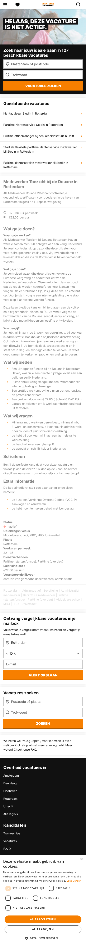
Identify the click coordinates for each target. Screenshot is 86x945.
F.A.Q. (7, 848)
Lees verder (74, 880)
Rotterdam (11, 590)
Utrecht (8, 806)
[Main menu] (4, 4)
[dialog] (43, 900)
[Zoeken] (80, 4)
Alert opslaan (43, 675)
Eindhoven (10, 791)
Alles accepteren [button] (43, 919)
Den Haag (10, 783)
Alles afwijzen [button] (43, 929)
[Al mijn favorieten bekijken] (17, 4)
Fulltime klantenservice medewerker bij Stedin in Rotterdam (35, 165)
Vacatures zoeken (43, 86)
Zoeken (43, 723)
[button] (43, 938)
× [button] (81, 859)
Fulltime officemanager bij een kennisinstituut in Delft (38, 136)
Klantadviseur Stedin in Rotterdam (26, 113)
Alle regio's (10, 814)
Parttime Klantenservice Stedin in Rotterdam (33, 124)
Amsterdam (11, 775)
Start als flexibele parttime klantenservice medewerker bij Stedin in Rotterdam (40, 149)
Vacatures (10, 841)
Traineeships (11, 833)
